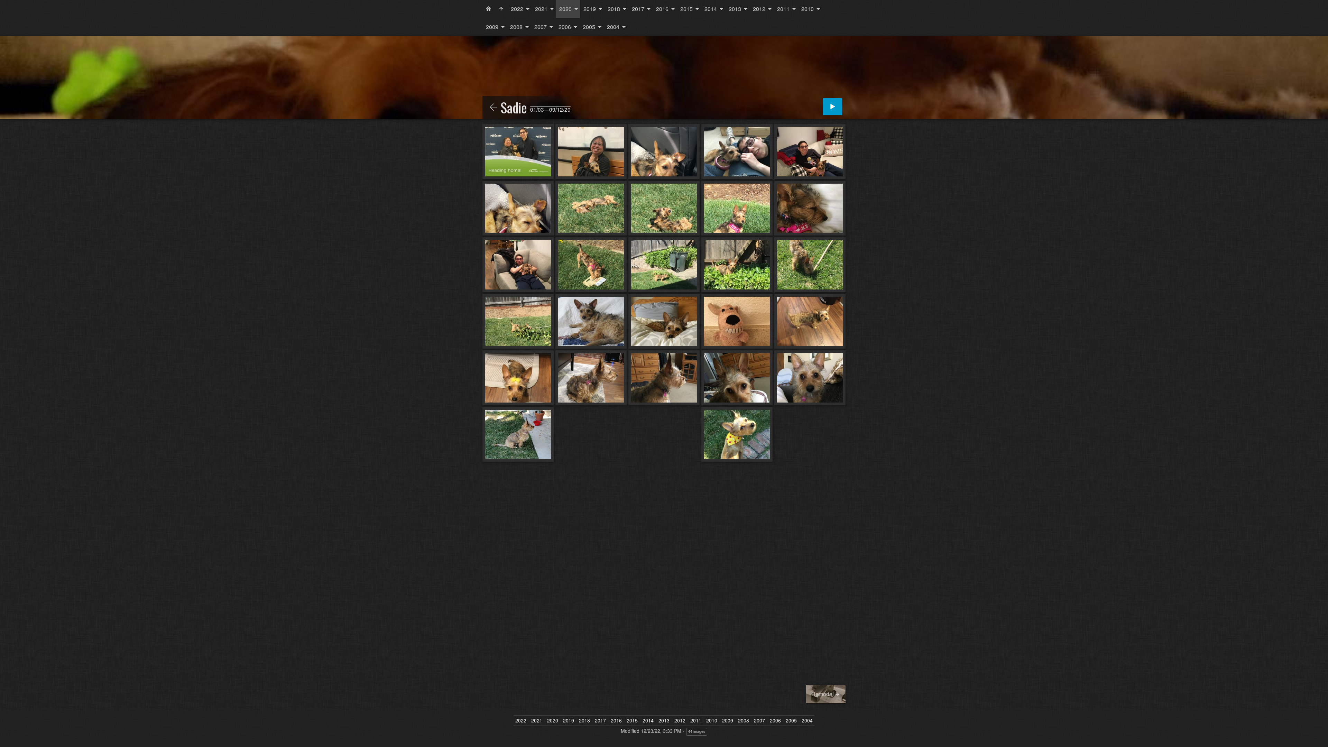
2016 (662, 9)
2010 (807, 9)
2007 (540, 27)
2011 (783, 9)
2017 (638, 9)
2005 (589, 27)
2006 (565, 27)
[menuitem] (488, 9)
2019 (589, 9)
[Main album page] (501, 9)
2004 (613, 27)
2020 (565, 9)
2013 (735, 9)
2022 (517, 9)
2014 (710, 9)
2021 (541, 9)
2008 (516, 27)
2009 (492, 27)
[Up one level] (493, 107)
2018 (614, 9)
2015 (686, 9)
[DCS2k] (488, 9)
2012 (759, 9)
